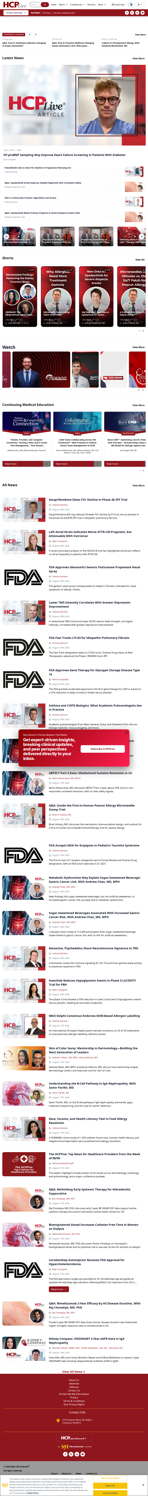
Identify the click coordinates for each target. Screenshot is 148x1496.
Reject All (110, 1485)
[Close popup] (126, 732)
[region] (74, 1485)
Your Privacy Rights (110, 1478)
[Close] (143, 1485)
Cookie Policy (32, 1493)
